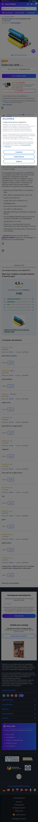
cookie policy (7, 146)
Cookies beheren (19, 156)
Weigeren (19, 161)
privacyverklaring (25, 145)
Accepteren (19, 152)
